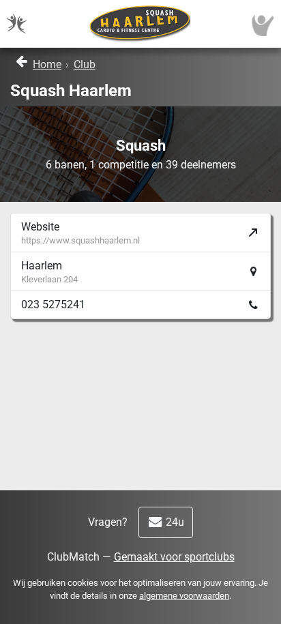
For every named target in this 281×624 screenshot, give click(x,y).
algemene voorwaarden (184, 596)
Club (84, 64)
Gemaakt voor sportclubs (174, 556)
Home (47, 64)
